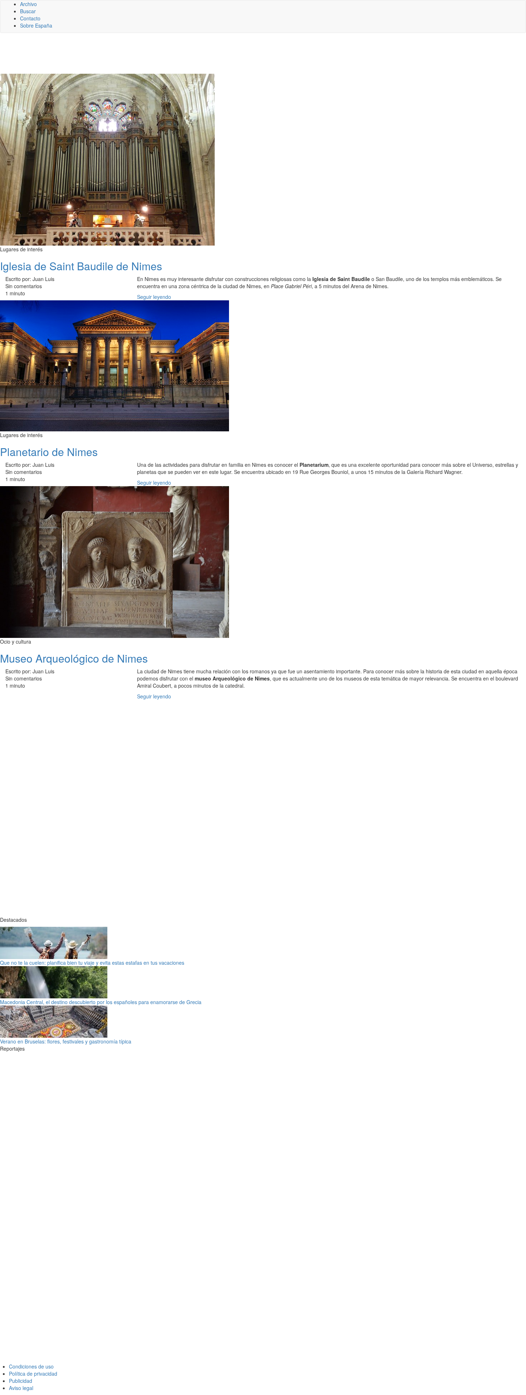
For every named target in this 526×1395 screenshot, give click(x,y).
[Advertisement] (175, 56)
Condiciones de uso (31, 1366)
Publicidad (20, 1380)
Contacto (30, 18)
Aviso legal (21, 1387)
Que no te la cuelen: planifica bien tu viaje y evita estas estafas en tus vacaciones (92, 962)
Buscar (28, 11)
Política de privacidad (33, 1373)
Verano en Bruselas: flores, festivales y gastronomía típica (65, 1041)
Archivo (28, 4)
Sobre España (36, 25)
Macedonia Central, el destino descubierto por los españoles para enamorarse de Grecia (100, 1002)
